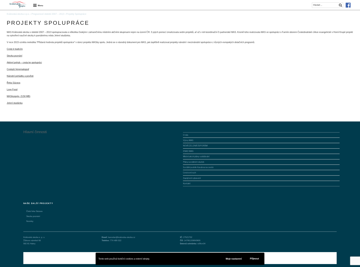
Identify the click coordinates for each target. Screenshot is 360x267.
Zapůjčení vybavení (192, 178)
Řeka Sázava (13, 83)
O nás (185, 135)
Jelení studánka (14, 103)
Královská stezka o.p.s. (18, 14)
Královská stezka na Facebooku (348, 5)
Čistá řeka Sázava (34, 211)
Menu (40, 5)
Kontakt (187, 183)
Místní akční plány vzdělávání (196, 156)
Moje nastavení (234, 259)
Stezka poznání (14, 56)
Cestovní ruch (189, 172)
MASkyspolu (13, 96)
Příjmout (254, 258)
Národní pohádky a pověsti (20, 76)
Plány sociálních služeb (193, 162)
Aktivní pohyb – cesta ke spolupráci (24, 62)
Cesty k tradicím (15, 49)
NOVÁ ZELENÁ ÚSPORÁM (195, 145)
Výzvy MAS (188, 140)
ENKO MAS (188, 151)
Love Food (12, 89)
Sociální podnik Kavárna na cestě (198, 167)
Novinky (29, 221)
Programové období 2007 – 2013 (48, 14)
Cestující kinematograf (18, 69)
